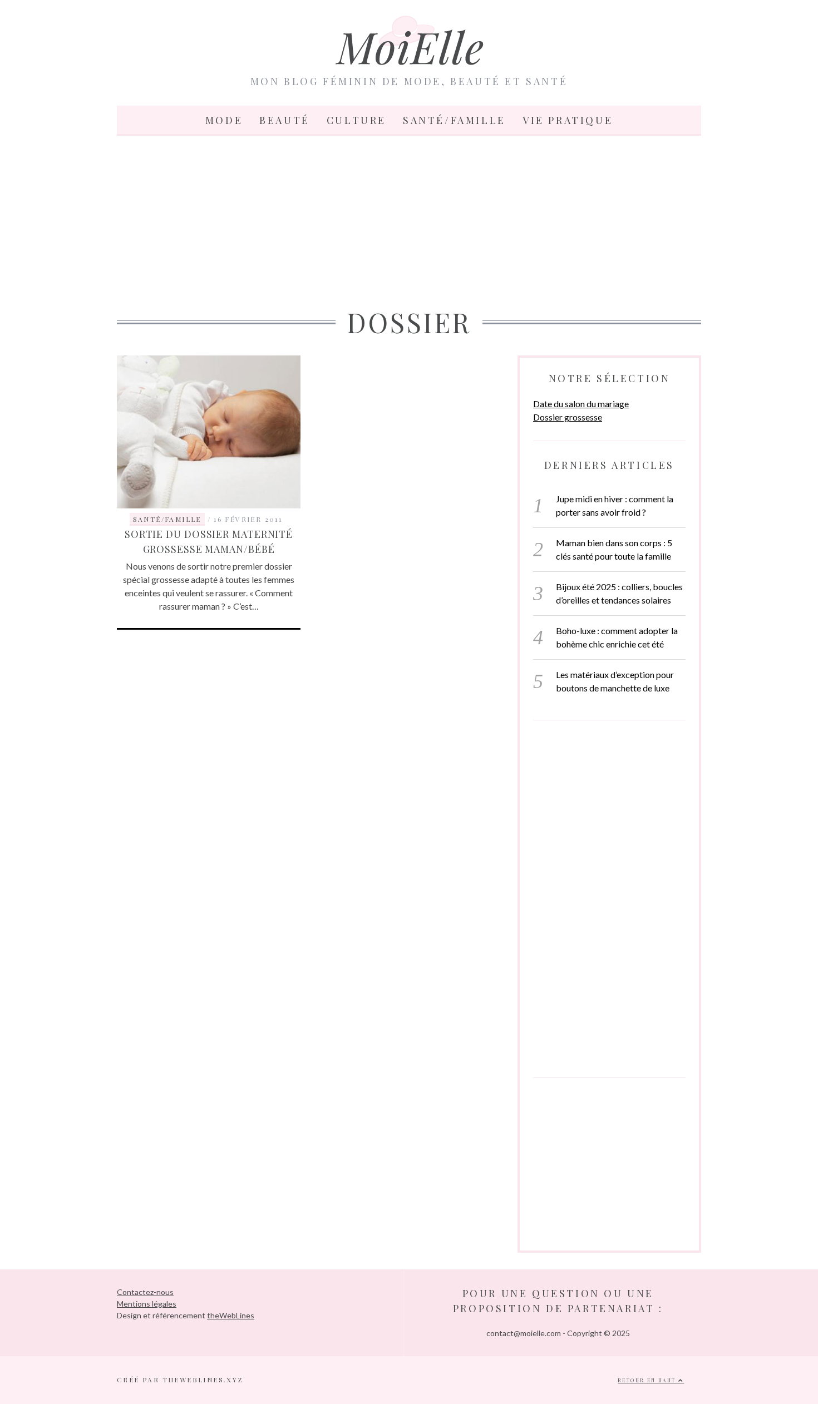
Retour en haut (648, 1380)
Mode (224, 120)
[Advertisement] (409, 219)
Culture (356, 120)
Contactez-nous (145, 1292)
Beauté (284, 120)
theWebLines (230, 1315)
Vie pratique (568, 120)
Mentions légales (146, 1303)
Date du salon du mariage (581, 403)
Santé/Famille (454, 120)
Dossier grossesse (567, 417)
